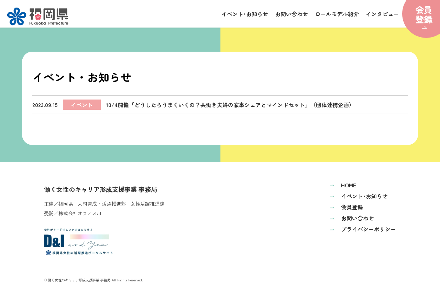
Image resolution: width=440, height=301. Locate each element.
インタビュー (382, 14)
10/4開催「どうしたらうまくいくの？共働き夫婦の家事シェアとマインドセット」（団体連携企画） (193, 105)
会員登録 (346, 207)
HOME (343, 185)
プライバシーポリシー (363, 229)
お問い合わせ (291, 14)
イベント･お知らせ (244, 14)
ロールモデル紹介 (337, 14)
